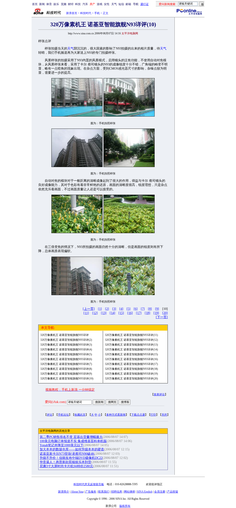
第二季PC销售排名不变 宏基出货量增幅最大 (71, 437)
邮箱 (128, 4)
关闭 (164, 414)
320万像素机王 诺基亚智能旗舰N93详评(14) (131, 349)
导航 (136, 4)
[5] (128, 309)
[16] (130, 313)
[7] (143, 309)
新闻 (42, 4)
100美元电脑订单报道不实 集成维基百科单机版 (73, 441)
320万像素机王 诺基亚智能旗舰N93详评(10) (66, 378)
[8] (150, 309)
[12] (95, 313)
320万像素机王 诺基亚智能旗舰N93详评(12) (131, 339)
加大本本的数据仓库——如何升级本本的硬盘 (72, 449)
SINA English (144, 491)
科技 (78, 4)
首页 (35, 4)
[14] (112, 313)
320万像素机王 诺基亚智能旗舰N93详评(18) (131, 368)
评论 (49, 414)
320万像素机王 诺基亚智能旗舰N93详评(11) (131, 335)
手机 (97, 13)
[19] (156, 313)
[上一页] (89, 309)
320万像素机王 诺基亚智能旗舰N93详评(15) (131, 354)
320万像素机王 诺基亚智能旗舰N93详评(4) (66, 349)
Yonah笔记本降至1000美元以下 (61, 445)
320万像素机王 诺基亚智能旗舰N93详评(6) (66, 359)
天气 (114, 4)
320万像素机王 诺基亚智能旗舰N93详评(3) (66, 344)
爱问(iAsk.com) (55, 402)
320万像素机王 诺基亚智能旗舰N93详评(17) (131, 364)
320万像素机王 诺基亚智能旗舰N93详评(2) (66, 339)
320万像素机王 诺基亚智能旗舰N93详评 (64, 335)
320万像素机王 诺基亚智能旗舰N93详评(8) (66, 368)
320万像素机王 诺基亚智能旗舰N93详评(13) (131, 344)
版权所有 (124, 506)
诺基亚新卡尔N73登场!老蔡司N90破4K (67, 453)
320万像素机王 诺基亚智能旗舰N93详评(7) (66, 364)
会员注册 (159, 491)
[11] (86, 313)
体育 (49, 4)
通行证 (144, 4)
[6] (136, 309)
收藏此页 (80, 414)
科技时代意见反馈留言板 (89, 484)
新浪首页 (71, 13)
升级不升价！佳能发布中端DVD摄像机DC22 (71, 458)
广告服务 (90, 491)
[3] (114, 309)
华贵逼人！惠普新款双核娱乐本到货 (65, 462)
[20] (165, 313)
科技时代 (85, 13)
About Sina (77, 491)
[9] (157, 309)
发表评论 (159, 394)
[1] (100, 309)
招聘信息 (116, 491)
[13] (103, 313)
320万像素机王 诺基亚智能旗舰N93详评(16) (131, 359)
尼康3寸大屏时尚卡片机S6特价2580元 (66, 466)
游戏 (99, 4)
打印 (153, 414)
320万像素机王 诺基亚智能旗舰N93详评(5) (66, 354)
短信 (121, 4)
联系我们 (103, 491)
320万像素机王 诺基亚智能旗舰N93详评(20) (131, 378)
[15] (121, 313)
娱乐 (56, 4)
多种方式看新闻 (116, 414)
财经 (71, 4)
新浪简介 (63, 491)
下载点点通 (138, 414)
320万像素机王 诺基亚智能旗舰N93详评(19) (131, 373)
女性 (106, 4)
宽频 (63, 4)
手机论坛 (63, 414)
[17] (139, 313)
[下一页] (162, 317)
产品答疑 (172, 491)
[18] (147, 313)
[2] (107, 309)
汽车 (85, 4)
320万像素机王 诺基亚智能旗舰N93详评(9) (66, 373)
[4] (121, 309)
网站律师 (129, 491)
